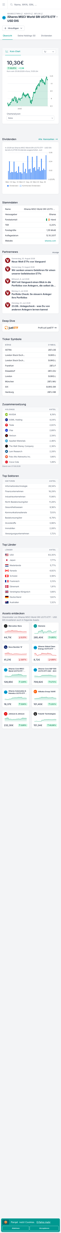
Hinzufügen (13, 28)
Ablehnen (16, 1228)
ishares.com (50, 240)
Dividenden (46, 35)
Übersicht (7, 35)
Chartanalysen (13, 114)
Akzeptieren (44, 1228)
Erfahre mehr (44, 1222)
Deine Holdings (26, 35)
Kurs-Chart (14, 51)
